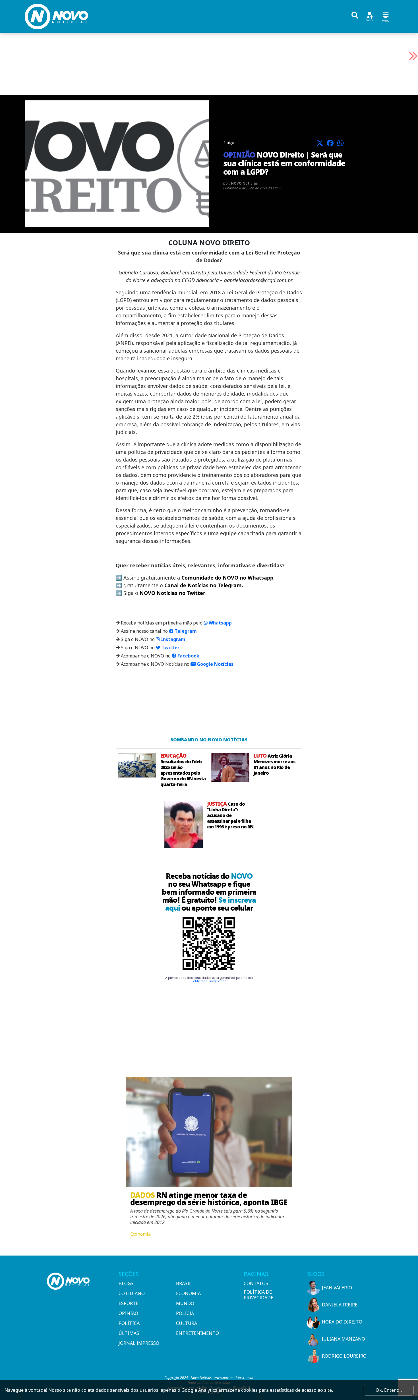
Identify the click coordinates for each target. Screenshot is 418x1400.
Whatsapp (220, 623)
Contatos (256, 1283)
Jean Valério (337, 1288)
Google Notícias (214, 664)
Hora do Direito (342, 1322)
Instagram (172, 639)
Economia (188, 1293)
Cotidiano (132, 1293)
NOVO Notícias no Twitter (172, 593)
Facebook (187, 656)
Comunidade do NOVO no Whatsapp (227, 577)
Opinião (128, 1313)
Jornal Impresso (139, 1343)
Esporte (128, 1303)
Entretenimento (197, 1333)
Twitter (169, 647)
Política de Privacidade (209, 981)
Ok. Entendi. (389, 1390)
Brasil (184, 1283)
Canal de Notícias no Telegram (203, 585)
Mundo (185, 1303)
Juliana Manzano (343, 1339)
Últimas (129, 1333)
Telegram (185, 631)
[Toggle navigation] (385, 16)
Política (129, 1323)
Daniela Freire (339, 1305)
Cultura (186, 1323)
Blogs (126, 1283)
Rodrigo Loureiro (344, 1356)
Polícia (185, 1313)
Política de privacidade (258, 1294)
